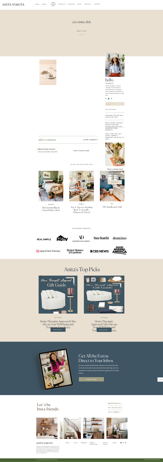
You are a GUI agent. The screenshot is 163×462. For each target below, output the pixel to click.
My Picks (58, 317)
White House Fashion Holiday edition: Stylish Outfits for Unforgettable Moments (114, 126)
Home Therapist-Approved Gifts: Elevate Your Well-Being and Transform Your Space (58, 324)
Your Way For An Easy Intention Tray (114, 116)
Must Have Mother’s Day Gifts (48, 152)
